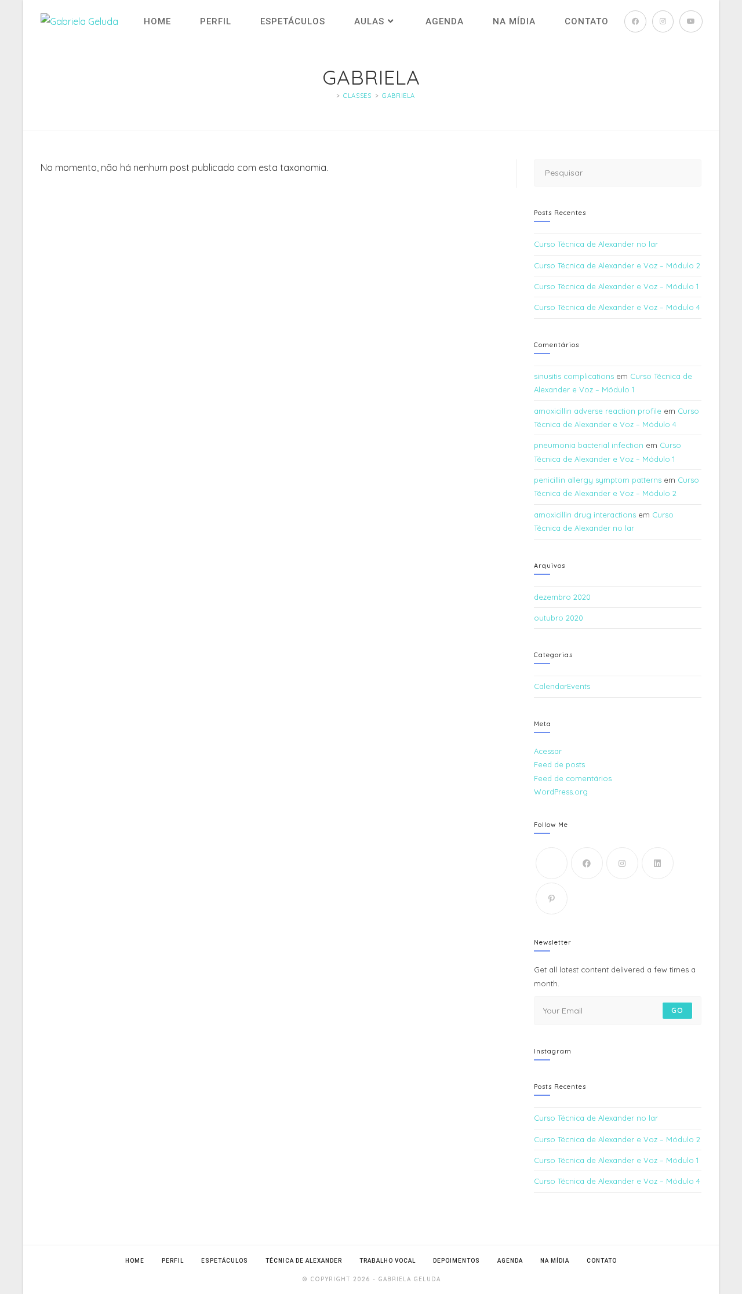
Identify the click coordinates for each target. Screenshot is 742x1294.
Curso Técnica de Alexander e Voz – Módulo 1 (616, 286)
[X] (552, 863)
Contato (602, 1260)
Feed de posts (559, 764)
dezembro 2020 (562, 597)
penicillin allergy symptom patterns (597, 479)
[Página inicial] (330, 96)
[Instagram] (622, 863)
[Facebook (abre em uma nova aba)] (635, 21)
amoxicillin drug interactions (585, 514)
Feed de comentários (573, 778)
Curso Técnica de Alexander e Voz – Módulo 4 (617, 307)
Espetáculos (224, 1260)
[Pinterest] (552, 898)
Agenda (510, 1260)
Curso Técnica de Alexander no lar (596, 244)
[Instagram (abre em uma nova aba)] (663, 21)
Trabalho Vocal (387, 1260)
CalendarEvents (562, 686)
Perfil (173, 1260)
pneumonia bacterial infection (588, 445)
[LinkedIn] (658, 863)
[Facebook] (587, 863)
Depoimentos (456, 1260)
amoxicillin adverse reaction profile (597, 410)
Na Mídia (554, 1260)
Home (134, 1260)
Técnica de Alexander (303, 1260)
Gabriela (398, 96)
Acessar (548, 751)
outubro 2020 (558, 617)
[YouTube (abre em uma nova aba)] (691, 21)
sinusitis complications (574, 376)
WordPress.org (561, 791)
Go (677, 1010)
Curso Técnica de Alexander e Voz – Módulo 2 (617, 265)
